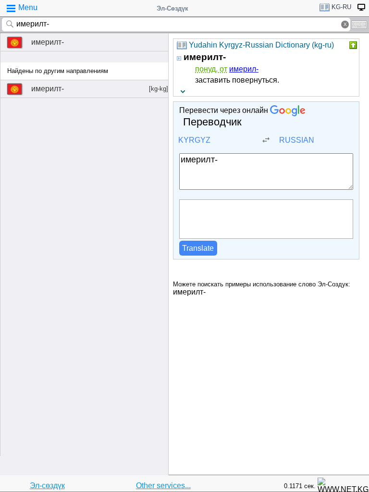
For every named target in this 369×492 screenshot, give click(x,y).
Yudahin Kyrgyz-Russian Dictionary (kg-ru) (261, 45)
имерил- (243, 69)
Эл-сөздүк (47, 485)
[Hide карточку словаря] (352, 45)
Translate (198, 248)
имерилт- (47, 42)
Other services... (163, 485)
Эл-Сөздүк (172, 8)
